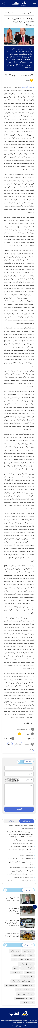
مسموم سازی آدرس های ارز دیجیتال (22, 981)
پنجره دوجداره (15, 951)
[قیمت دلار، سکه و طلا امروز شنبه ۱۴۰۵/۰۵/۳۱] (27, 935)
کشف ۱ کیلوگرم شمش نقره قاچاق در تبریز (21, 868)
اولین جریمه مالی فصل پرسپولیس (23, 840)
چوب (14, 959)
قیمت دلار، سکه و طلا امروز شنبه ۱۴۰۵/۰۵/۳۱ (12, 935)
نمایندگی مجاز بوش (18, 955)
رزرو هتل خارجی (16, 972)
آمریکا (31, 749)
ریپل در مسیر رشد (27, 985)
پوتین (10, 744)
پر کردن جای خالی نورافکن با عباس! (23, 843)
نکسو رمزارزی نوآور (27, 977)
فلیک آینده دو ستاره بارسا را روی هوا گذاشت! (20, 859)
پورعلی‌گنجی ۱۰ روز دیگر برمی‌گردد (23, 877)
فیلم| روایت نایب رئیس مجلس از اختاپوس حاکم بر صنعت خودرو (11, 923)
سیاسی (30, 13)
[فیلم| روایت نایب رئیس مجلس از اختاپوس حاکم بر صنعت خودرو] (27, 923)
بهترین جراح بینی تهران (26, 964)
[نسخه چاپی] (28, 738)
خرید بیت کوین (28, 951)
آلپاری (15, 968)
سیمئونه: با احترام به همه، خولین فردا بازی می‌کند (21, 863)
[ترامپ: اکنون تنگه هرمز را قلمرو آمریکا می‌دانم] (27, 899)
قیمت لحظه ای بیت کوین (25, 994)
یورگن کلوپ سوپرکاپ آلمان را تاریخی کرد (22, 846)
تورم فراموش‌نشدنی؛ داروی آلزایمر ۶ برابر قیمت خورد (11, 911)
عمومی (24, 13)
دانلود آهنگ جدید (27, 968)
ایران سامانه (15, 1026)
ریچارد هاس (18, 744)
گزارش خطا (27, 734)
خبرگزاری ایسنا (26, 723)
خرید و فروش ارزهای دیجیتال (24, 998)
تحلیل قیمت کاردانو (11, 985)
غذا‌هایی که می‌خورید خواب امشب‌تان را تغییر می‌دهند (20, 851)
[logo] (19, 3)
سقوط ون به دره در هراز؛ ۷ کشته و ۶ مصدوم (20, 825)
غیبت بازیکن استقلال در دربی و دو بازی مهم (20, 881)
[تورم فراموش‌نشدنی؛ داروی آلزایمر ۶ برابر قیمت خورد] (27, 911)
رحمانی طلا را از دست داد (26, 855)
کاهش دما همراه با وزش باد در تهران (22, 871)
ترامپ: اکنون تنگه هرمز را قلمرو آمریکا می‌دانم (11, 899)
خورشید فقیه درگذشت (27, 829)
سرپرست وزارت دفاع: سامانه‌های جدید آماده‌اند (20, 874)
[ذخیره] (32, 738)
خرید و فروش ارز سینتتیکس (25, 990)
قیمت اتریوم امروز (27, 1003)
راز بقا (31, 955)
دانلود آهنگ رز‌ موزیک (26, 959)
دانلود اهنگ (29, 972)
